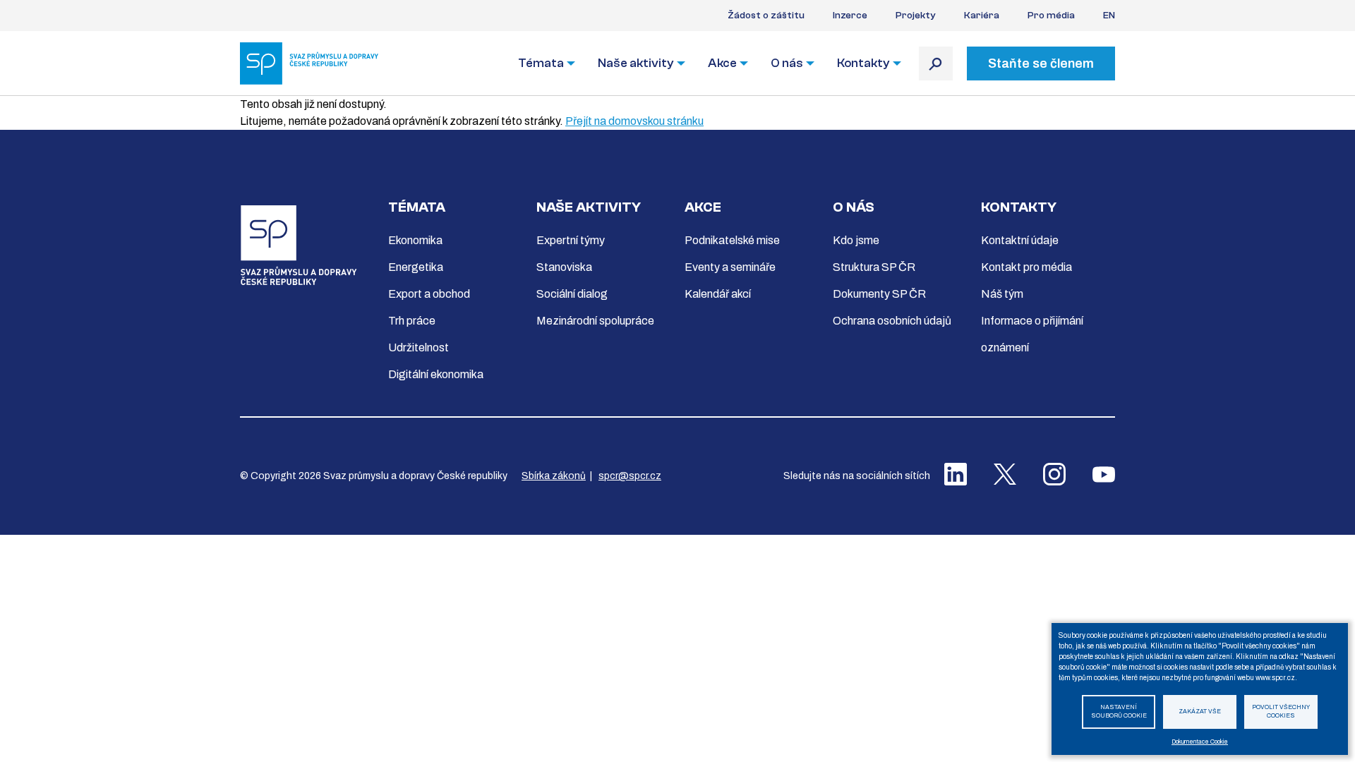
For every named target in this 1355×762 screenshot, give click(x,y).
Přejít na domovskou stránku (634, 121)
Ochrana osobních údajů (892, 321)
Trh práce (411, 321)
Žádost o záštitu (766, 15)
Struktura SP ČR (874, 267)
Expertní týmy (570, 240)
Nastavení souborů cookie (1119, 712)
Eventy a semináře (730, 267)
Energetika (415, 267)
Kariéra (981, 15)
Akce (722, 63)
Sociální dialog (572, 294)
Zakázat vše (1200, 711)
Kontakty (863, 63)
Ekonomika (415, 240)
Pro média (1051, 15)
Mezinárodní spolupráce (595, 321)
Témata (541, 63)
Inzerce (850, 15)
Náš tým (1002, 294)
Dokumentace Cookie (1200, 742)
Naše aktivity (636, 63)
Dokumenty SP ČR (879, 294)
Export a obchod (429, 294)
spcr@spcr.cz (629, 476)
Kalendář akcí (718, 294)
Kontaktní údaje (1020, 240)
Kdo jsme (856, 240)
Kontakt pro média (1026, 267)
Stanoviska (564, 267)
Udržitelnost (418, 347)
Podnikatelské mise (732, 240)
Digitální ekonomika (435, 374)
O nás (787, 63)
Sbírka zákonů (554, 476)
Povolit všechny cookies (1281, 712)
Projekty (916, 15)
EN (1109, 15)
